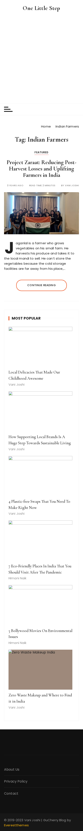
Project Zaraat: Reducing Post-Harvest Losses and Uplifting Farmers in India (41, 168)
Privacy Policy (15, 781)
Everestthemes (16, 825)
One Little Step (41, 8)
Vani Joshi (72, 185)
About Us (11, 769)
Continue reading (41, 285)
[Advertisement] (41, 59)
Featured (41, 152)
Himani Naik (18, 578)
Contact (11, 793)
